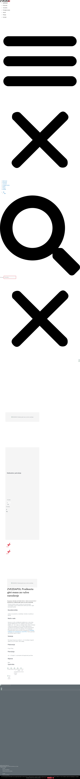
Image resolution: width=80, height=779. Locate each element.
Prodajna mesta (6, 10)
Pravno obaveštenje (5, 769)
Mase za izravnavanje (31, 600)
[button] (40, 100)
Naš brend (5, 3)
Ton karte (5, 7)
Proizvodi (5, 5)
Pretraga (1, 277)
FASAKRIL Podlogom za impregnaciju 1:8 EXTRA (21, 631)
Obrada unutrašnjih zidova (19, 600)
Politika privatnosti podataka (7, 771)
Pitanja (4, 14)
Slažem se (49, 777)
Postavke (44, 777)
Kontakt (4, 17)
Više (41, 777)
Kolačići (3, 768)
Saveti (4, 12)
